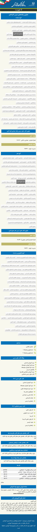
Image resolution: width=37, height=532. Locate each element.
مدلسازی (17, 83)
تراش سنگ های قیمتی (29, 218)
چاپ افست (23, 83)
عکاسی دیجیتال (10, 202)
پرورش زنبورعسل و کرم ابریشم (28, 282)
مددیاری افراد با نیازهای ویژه (28, 330)
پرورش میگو (32, 286)
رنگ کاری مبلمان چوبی (29, 87)
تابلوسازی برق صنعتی (30, 67)
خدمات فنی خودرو (13, 119)
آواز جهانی (8, 186)
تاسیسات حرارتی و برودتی (23, 103)
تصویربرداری (23, 162)
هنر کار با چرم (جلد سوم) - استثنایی (27, 472)
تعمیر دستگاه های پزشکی (15, 62)
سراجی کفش (5, 206)
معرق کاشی (32, 226)
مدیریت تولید (32, 149)
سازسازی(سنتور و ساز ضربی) (15, 222)
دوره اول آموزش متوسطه (28, 365)
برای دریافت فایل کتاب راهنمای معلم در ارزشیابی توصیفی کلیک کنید (19, 446)
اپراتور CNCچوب (31, 99)
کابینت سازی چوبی (20, 111)
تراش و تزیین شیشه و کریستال (15, 218)
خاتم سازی (32, 222)
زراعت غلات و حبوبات (18, 310)
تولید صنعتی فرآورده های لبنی (13, 314)
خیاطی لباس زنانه (23, 170)
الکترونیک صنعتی (31, 54)
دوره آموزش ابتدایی (29, 363)
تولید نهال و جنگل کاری (29, 302)
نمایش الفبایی (29, 347)
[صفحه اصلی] (31, 3)
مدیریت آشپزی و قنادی (29, 198)
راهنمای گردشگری (31, 326)
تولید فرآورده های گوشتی (29, 318)
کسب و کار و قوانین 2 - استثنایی (28, 470)
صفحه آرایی (32, 170)
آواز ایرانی (33, 190)
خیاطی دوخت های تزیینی (16, 206)
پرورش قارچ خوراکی (30, 310)
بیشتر (2, 482)
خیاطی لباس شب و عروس (16, 198)
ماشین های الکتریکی (14, 46)
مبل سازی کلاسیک (8, 83)
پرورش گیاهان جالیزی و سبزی (12, 298)
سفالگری (26, 214)
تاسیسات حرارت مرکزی (16, 123)
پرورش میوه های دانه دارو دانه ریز (13, 306)
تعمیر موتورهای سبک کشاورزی (27, 265)
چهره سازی (19, 194)
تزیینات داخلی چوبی (30, 91)
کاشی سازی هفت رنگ (16, 214)
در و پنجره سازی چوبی (18, 91)
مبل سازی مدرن (31, 83)
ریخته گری (9, 34)
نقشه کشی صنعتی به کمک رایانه (27, 119)
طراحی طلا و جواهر (30, 202)
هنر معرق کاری (20, 182)
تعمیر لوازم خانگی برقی (17, 67)
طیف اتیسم (30, 422)
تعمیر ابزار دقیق (21, 58)
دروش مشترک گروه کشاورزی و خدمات (26, 257)
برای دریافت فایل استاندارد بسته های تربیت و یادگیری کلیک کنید (18, 453)
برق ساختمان (32, 42)
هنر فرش (26, 210)
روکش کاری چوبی (11, 79)
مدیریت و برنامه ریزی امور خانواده (27, 334)
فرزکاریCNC (32, 79)
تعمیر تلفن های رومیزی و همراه (27, 71)
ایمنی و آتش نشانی (20, 326)
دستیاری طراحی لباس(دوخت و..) (27, 166)
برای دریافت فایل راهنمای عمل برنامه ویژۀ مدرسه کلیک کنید (18, 461)
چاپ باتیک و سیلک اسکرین (9, 182)
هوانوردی (8, 330)
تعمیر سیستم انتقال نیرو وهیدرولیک (10, 265)
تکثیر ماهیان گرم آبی (30, 274)
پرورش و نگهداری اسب (13, 282)
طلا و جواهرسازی (31, 178)
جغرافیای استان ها (28, 392)
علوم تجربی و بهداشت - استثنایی (27, 478)
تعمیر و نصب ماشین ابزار (29, 123)
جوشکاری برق (6, 87)
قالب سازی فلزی (26, 115)
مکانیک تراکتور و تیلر (15, 286)
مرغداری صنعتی (14, 294)
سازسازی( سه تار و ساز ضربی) (14, 174)
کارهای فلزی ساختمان (17, 26)
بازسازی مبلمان (22, 99)
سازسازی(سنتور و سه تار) (29, 174)
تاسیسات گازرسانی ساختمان (10, 99)
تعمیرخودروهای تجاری (17, 87)
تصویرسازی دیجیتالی (22, 42)
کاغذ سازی (15, 186)
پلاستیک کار (5, 119)
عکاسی (8, 210)
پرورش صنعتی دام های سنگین (13, 269)
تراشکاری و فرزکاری (7, 107)
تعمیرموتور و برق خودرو (8, 111)
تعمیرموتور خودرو (31, 111)
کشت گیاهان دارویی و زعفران (28, 298)
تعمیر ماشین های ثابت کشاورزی (15, 261)
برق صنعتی (13, 58)
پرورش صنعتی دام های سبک (17, 274)
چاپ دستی (22, 186)
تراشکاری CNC (16, 107)
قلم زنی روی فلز (22, 178)
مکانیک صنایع (17, 115)
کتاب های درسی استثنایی (28, 374)
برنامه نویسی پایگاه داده (13, 38)
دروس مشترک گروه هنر (29, 158)
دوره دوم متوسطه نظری (27, 389)
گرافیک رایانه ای (31, 162)
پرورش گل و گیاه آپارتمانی (29, 306)
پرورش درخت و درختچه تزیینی (15, 302)
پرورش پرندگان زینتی (30, 261)
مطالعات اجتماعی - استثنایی (29, 476)
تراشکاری (33, 103)
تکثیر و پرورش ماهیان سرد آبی (27, 290)
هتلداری (4, 318)
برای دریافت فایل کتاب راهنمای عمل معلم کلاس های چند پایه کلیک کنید (19, 437)
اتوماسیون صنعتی (30, 58)
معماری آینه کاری (18, 34)
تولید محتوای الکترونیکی (29, 62)
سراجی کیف (32, 210)
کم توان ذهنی (29, 410)
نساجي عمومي (24, 38)
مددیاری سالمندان (15, 330)
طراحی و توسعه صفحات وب (28, 75)
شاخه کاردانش (29, 398)
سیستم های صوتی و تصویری (11, 71)
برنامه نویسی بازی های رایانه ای (17, 54)
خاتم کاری (26, 222)
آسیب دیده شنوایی (28, 413)
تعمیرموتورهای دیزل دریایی (14, 22)
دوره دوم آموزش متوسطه (27, 367)
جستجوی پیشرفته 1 (28, 350)
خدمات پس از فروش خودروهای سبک (26, 95)
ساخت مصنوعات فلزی (22, 79)
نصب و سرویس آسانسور (14, 75)
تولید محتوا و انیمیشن (8, 158)
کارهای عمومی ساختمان (29, 26)
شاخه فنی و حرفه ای (28, 395)
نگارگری (26, 194)
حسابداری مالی (31, 322)
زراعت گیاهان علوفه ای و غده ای (27, 294)
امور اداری (13, 322)
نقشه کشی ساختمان (17, 30)
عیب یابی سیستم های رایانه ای (27, 46)
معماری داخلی (18, 158)
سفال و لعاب (32, 214)
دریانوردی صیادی (14, 290)
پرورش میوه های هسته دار (28, 314)
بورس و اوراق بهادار (21, 322)
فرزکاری (33, 115)
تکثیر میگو (6, 290)
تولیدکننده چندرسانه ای (8, 50)
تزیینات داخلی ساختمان (29, 30)
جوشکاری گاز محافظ (11, 95)
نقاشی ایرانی (32, 194)
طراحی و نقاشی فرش (17, 210)
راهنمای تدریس (30, 370)
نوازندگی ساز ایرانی (13, 190)
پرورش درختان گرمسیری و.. (28, 278)
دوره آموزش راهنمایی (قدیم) (27, 372)
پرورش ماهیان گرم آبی (14, 278)
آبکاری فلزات (32, 38)
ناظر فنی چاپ (32, 127)
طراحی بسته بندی (13, 170)
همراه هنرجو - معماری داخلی (28, 140)
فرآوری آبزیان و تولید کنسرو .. (14, 318)
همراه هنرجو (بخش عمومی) (28, 240)
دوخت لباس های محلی (29, 206)
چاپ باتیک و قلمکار (30, 186)
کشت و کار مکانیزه (10, 257)
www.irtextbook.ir (18, 494)
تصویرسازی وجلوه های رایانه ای (11, 162)
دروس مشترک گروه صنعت (28, 22)
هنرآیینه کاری (12, 194)
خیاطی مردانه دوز (20, 202)
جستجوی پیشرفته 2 (28, 353)
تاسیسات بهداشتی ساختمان (28, 107)
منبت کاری (14, 178)
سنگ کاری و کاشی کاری (29, 34)
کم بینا (31, 416)
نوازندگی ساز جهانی (24, 190)
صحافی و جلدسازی (30, 182)
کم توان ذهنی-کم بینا (27, 419)
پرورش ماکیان (24, 286)
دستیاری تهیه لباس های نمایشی (9, 166)
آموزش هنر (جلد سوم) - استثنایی (27, 474)
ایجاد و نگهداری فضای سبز (29, 269)
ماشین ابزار (6, 123)
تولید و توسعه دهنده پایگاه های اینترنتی (25, 50)
